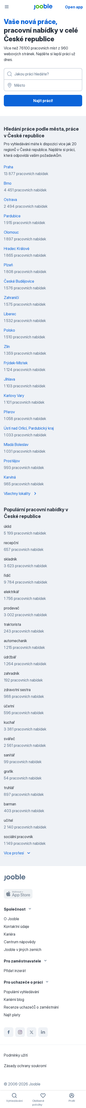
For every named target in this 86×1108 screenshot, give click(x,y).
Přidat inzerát (15, 970)
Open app (74, 7)
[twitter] (31, 1032)
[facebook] (8, 1032)
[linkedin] (43, 1032)
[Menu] (6, 7)
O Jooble (11, 918)
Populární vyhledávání (21, 991)
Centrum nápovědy (20, 941)
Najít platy (12, 1014)
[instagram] (20, 1032)
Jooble (34, 1084)
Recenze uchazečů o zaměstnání (31, 1007)
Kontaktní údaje (16, 926)
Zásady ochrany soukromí (25, 1065)
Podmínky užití (16, 1055)
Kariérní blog (14, 999)
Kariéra (9, 934)
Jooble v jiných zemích (22, 949)
